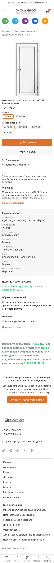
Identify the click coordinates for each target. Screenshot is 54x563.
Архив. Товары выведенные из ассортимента (26, 534)
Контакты (8, 472)
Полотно (7, 116)
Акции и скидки (11, 497)
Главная (6, 31)
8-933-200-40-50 (40, 3)
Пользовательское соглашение (19, 515)
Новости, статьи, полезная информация (23, 539)
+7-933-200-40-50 (11, 430)
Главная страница (12, 505)
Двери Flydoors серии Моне (16, 34)
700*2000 (22, 127)
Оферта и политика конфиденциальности (24, 510)
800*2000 (36, 127)
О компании (9, 467)
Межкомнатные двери (25, 31)
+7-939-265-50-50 (11, 434)
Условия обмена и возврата (17, 520)
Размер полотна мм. (11, 123)
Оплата (7, 487)
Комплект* (22, 116)
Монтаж (7, 482)
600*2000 (8, 127)
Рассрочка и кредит (13, 492)
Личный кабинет (11, 525)
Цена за (5, 112)
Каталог (7, 462)
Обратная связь (11, 529)
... (42, 31)
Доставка (8, 477)
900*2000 (8, 132)
